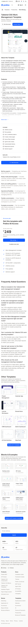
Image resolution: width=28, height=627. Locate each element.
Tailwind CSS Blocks (6, 583)
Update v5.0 (5, 1)
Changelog (18, 593)
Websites (17, 603)
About (7, 620)
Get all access (7, 24)
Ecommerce (4, 605)
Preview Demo (16, 24)
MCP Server (18, 584)
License (21, 620)
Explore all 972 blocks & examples (14, 518)
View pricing (13, 240)
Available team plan (14, 244)
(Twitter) (11, 567)
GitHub (4, 567)
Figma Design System (6, 591)
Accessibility (18, 591)
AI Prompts (4, 576)
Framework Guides (19, 576)
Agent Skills (18, 586)
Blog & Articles (4, 608)
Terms (11, 620)
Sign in (21, 5)
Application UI (4, 603)
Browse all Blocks (5, 610)
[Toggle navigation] (25, 5)
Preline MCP (4, 574)
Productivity (14, 9)
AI (15, 608)
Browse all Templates (20, 615)
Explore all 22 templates (14, 445)
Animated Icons (5, 594)
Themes (17, 579)
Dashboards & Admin (20, 600)
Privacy (16, 620)
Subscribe (4, 528)
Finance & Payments (20, 610)
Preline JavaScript (19, 581)
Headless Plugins (5, 589)
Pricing (3, 620)
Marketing (3, 600)
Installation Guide (19, 574)
